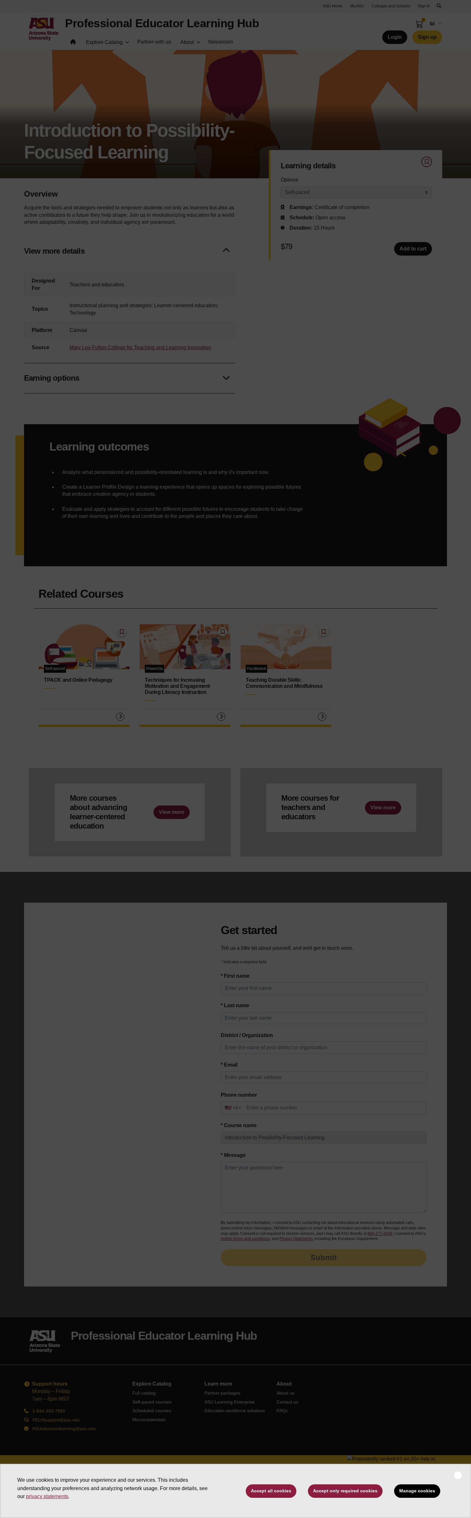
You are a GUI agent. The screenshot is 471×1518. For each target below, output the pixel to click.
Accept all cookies (271, 1490)
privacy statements (47, 1496)
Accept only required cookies (345, 1490)
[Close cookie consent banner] (457, 1475)
